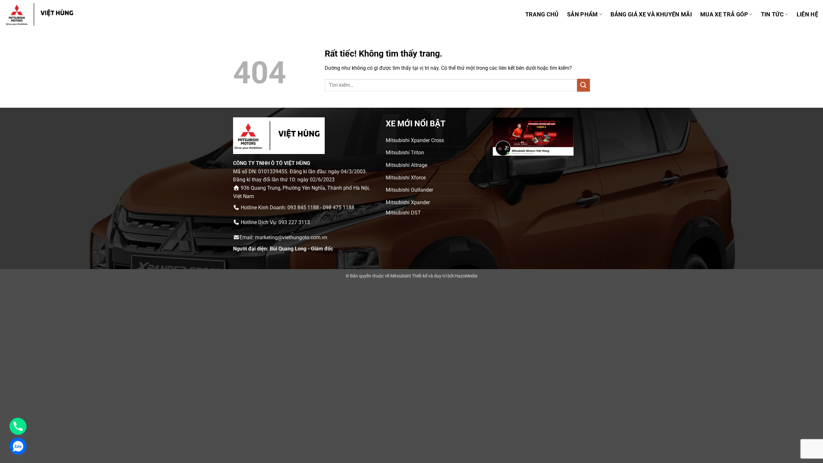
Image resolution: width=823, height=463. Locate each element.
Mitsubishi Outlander (409, 190)
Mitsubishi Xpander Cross (415, 140)
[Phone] (18, 426)
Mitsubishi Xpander (408, 202)
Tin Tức (772, 14)
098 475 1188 (338, 207)
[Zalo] (18, 446)
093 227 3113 (294, 222)
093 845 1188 (303, 207)
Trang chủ (542, 14)
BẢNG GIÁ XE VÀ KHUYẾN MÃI (651, 14)
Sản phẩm (582, 14)
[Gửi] (583, 85)
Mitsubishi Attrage (406, 165)
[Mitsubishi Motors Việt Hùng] (48, 14)
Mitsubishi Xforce (406, 178)
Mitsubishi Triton (405, 153)
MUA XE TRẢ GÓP (724, 14)
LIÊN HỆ (807, 14)
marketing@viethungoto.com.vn (291, 237)
